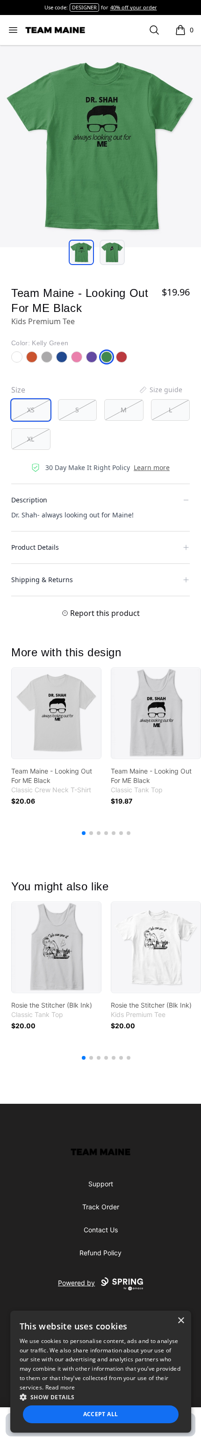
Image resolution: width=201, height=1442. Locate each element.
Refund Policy (100, 1253)
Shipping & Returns (42, 579)
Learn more (152, 467)
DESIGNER (84, 7)
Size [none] (18, 390)
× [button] (180, 1320)
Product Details (35, 547)
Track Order (100, 1207)
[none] (160, 390)
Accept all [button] (100, 1414)
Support (100, 1184)
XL (30, 438)
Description (29, 499)
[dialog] (100, 1372)
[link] (56, 713)
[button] (101, 1397)
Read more (60, 1387)
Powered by (76, 1283)
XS (31, 409)
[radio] (30, 410)
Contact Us (101, 1230)
